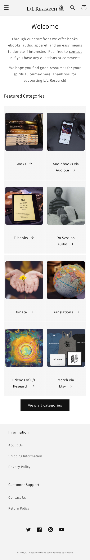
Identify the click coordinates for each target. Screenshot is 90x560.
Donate (21, 312)
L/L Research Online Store (38, 552)
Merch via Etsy (66, 383)
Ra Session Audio (66, 240)
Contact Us (17, 497)
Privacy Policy (19, 466)
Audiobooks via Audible (66, 167)
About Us (15, 445)
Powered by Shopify (63, 552)
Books (20, 163)
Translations (62, 312)
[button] (6, 7)
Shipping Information (25, 456)
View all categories (45, 405)
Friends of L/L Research (24, 383)
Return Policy (19, 508)
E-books (21, 237)
